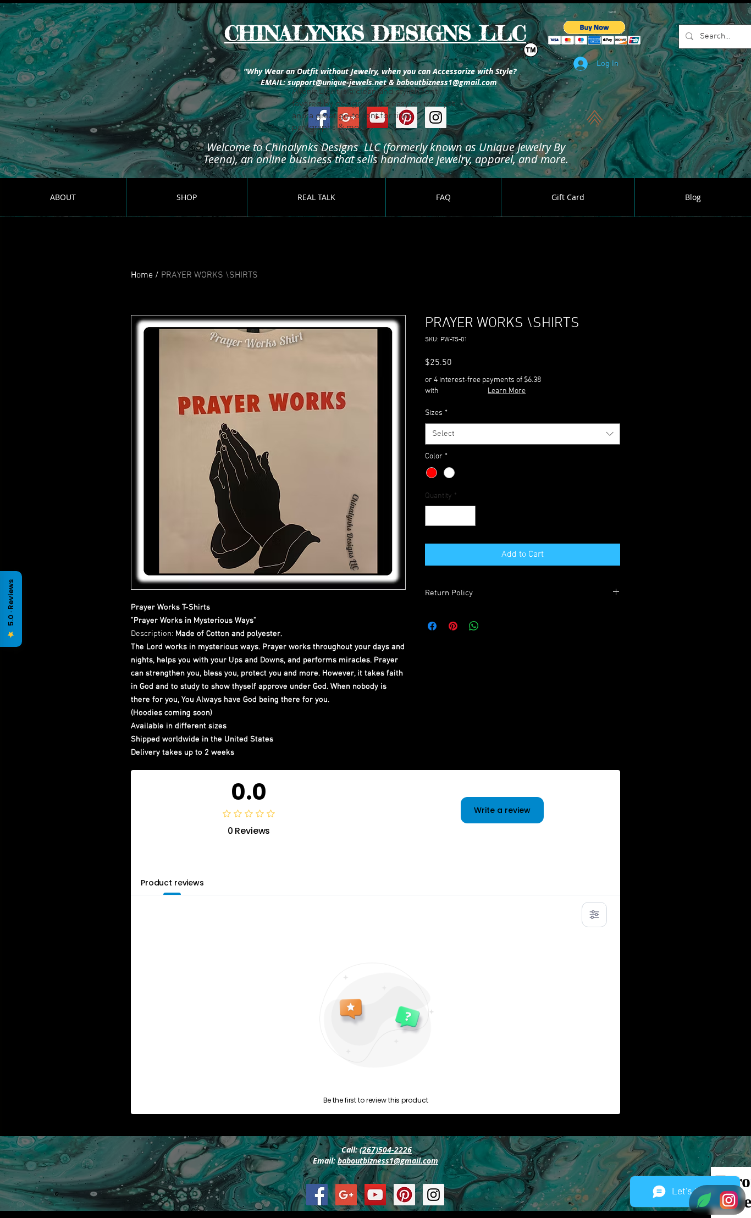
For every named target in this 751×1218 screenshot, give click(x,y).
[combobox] (522, 434)
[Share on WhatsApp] (474, 626)
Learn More (507, 391)
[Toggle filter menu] (594, 914)
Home (142, 275)
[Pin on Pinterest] (453, 626)
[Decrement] (433, 515)
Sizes (436, 413)
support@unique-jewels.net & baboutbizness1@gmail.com (391, 82)
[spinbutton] (450, 515)
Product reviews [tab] (172, 882)
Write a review (502, 810)
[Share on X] (494, 626)
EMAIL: (271, 82)
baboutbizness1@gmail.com (388, 1160)
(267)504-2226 (386, 1149)
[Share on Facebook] (432, 626)
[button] (613, 11)
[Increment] (467, 515)
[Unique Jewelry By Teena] (317, 1194)
